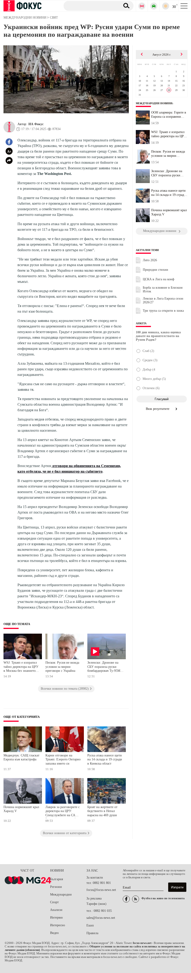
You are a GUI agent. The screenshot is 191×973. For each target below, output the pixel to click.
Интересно (57, 925)
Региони (56, 887)
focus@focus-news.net (101, 890)
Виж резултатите (158, 409)
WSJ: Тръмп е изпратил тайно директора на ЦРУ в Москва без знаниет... (168, 134)
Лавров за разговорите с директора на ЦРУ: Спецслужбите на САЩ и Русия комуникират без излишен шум (63, 811)
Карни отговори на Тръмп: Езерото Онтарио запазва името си (63, 759)
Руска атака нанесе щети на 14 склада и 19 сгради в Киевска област (104, 759)
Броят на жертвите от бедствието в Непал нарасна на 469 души (102, 811)
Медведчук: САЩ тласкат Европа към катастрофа (21, 757)
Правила (92, 933)
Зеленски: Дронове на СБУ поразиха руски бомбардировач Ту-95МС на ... (168, 173)
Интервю (56, 917)
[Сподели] (9, 160)
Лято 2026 (150, 260)
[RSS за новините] (135, 899)
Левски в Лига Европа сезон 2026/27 (163, 300)
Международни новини (154, 103)
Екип (90, 925)
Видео (54, 933)
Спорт (54, 902)
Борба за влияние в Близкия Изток (162, 289)
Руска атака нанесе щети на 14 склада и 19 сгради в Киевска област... (168, 193)
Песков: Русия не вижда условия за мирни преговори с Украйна (62, 666)
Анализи (56, 910)
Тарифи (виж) (96, 904)
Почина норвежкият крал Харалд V (21, 809)
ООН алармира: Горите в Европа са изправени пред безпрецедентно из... (168, 115)
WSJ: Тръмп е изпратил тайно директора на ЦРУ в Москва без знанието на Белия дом (20, 667)
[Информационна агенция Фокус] (126, 899)
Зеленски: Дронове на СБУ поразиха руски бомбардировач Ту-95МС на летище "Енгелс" (104, 667)
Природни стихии (155, 269)
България (56, 879)
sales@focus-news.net (100, 918)
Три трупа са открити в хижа (163, 310)
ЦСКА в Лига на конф (158, 279)
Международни (61, 894)
